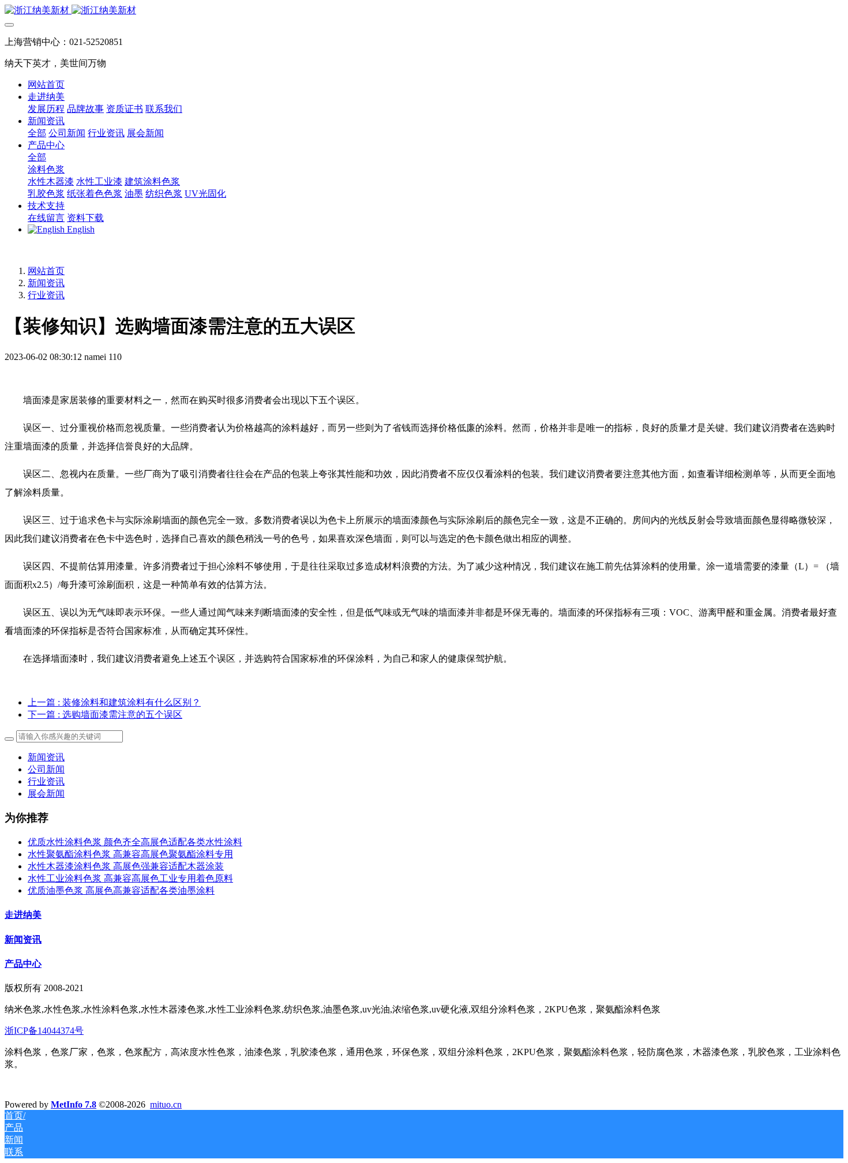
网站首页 (46, 84)
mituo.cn (166, 1104)
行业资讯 (46, 295)
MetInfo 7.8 (73, 1104)
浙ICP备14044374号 (44, 1031)
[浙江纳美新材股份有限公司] (424, 11)
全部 (37, 133)
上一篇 (114, 702)
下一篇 (105, 714)
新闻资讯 (46, 283)
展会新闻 (46, 793)
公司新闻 (46, 769)
